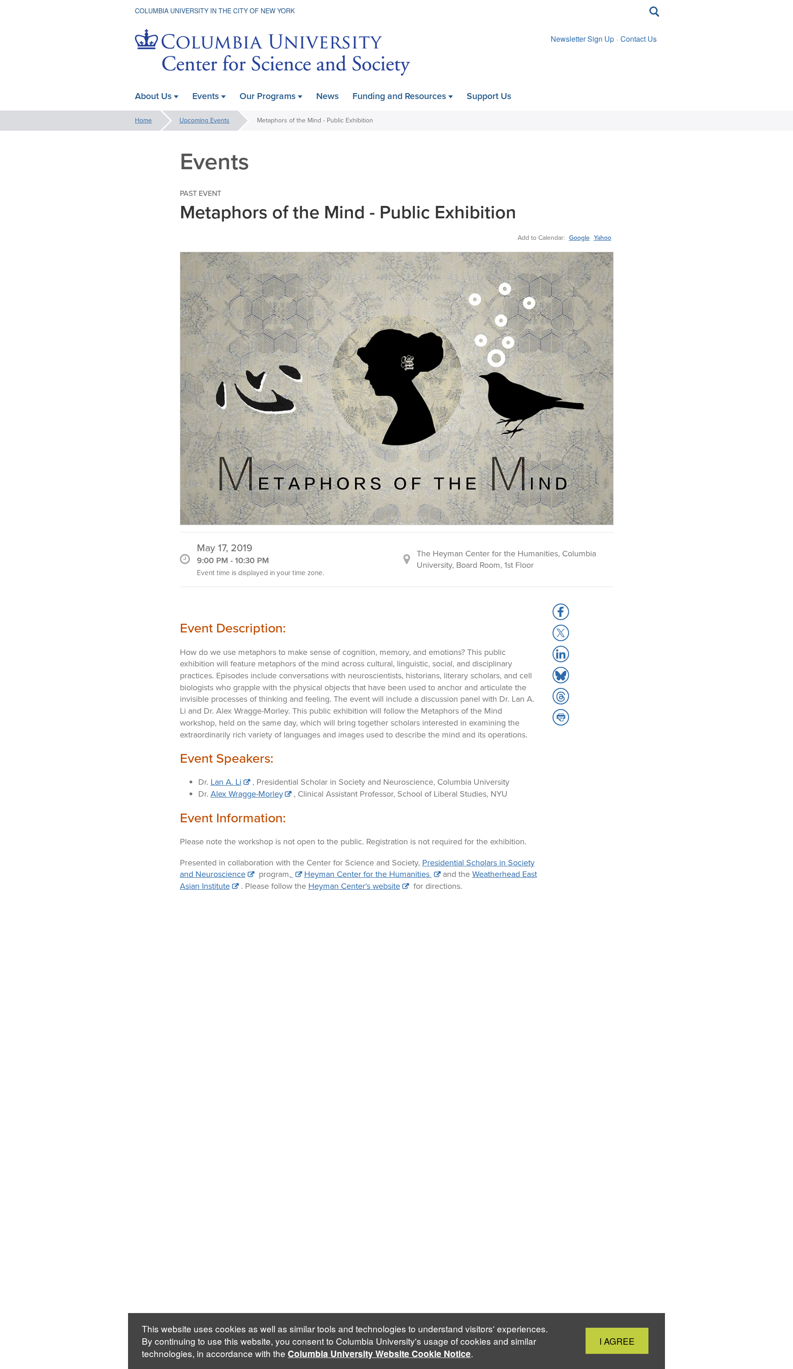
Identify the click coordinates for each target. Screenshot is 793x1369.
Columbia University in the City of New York (215, 10)
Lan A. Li (226, 782)
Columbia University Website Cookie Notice (379, 1353)
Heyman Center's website (354, 886)
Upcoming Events (204, 120)
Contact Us (638, 38)
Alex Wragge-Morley (247, 794)
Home (143, 120)
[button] (561, 612)
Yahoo (602, 237)
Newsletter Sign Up (582, 38)
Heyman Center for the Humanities (368, 874)
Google (579, 237)
